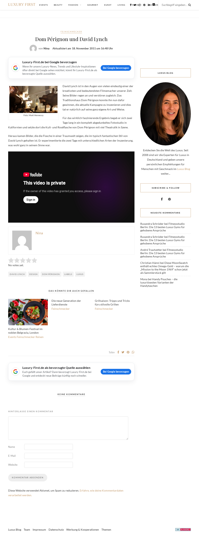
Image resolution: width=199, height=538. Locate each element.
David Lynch (17, 274)
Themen (106, 529)
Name (11, 446)
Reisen (40, 337)
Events (12, 337)
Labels (68, 274)
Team (27, 529)
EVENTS (43, 5)
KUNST (108, 5)
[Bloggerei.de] (183, 530)
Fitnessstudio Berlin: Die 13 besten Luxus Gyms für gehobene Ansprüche (162, 227)
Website (12, 464)
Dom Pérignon (51, 274)
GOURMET (92, 5)
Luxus (80, 274)
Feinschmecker (71, 31)
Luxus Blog (183, 169)
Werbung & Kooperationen (82, 529)
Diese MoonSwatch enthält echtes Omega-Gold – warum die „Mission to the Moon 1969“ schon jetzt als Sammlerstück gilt (164, 267)
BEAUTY (58, 5)
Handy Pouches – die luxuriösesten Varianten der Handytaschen (158, 282)
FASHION (73, 5)
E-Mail (12, 455)
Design (33, 274)
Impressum (39, 529)
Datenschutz (56, 529)
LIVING (121, 5)
